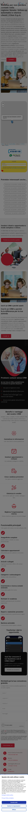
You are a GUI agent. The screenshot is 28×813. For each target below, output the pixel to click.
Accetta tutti (14, 802)
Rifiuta (14, 809)
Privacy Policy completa (8, 798)
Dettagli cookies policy (7, 795)
